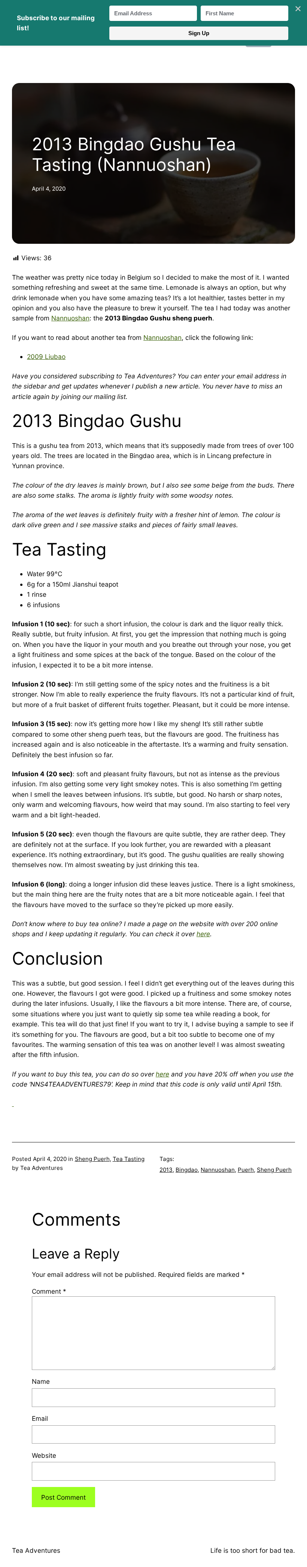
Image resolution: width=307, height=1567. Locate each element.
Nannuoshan (70, 318)
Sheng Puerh (92, 1158)
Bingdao (187, 1169)
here (203, 934)
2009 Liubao (46, 356)
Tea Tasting (129, 1158)
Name (41, 1381)
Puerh (246, 1169)
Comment (49, 1291)
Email (40, 1418)
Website (44, 1455)
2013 (166, 1169)
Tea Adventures (36, 1550)
